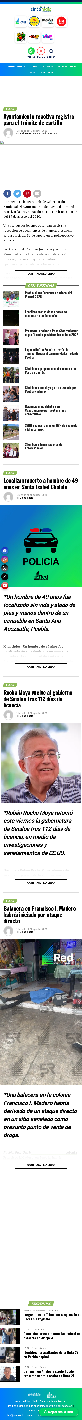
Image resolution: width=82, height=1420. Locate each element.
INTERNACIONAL (67, 66)
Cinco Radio (26, 497)
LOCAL (32, 72)
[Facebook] (4, 550)
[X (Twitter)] (4, 568)
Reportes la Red (60, 1412)
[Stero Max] (34, 37)
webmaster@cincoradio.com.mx (38, 133)
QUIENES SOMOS (15, 66)
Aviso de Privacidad (26, 1401)
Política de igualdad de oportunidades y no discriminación (40, 1406)
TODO (33, 66)
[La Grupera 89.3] (34, 21)
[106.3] (48, 37)
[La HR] (61, 21)
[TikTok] (4, 576)
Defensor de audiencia (52, 1401)
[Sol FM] (21, 37)
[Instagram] (4, 559)
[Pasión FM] (48, 21)
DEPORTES (47, 72)
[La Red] (21, 21)
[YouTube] (4, 585)
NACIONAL (47, 66)
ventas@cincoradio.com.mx (19, 1415)
